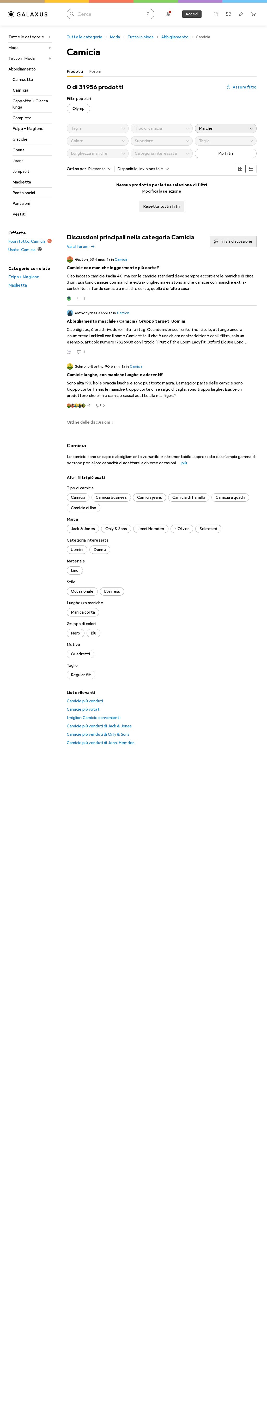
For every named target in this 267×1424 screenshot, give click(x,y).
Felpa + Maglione (28, 128)
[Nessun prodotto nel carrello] (253, 14)
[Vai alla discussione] (161, 278)
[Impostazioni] (168, 14)
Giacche (20, 139)
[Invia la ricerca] (72, 14)
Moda (13, 47)
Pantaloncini (24, 192)
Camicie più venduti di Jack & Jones (99, 726)
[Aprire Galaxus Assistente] (216, 14)
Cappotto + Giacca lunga (30, 104)
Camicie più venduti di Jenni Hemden (101, 742)
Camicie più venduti (85, 701)
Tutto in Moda (21, 58)
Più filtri (225, 153)
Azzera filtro (245, 87)
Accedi (191, 14)
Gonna (19, 150)
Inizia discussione (236, 241)
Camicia (20, 90)
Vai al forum (77, 246)
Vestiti (19, 214)
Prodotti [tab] (75, 71)
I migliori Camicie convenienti (93, 717)
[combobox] (98, 168)
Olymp (78, 108)
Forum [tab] (95, 71)
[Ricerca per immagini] (148, 14)
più (184, 463)
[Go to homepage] (27, 14)
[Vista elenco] (251, 169)
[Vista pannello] (240, 169)
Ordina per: (77, 168)
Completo (22, 118)
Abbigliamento (22, 69)
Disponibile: (127, 168)
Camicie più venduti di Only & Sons (98, 734)
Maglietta (22, 182)
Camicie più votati (83, 709)
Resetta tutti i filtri (161, 206)
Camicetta (23, 79)
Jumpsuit (21, 171)
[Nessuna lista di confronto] (228, 14)
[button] (113, 422)
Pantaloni (21, 203)
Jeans (18, 160)
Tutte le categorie (26, 37)
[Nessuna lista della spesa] (241, 14)
